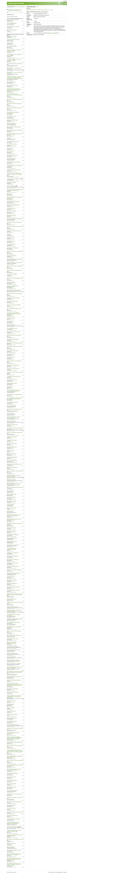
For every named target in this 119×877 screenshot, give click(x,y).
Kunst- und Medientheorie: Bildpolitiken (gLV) (14, 394)
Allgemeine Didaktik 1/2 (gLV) (12, 36)
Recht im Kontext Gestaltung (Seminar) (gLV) (14, 635)
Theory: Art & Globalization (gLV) (12, 773)
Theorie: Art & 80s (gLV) (11, 707)
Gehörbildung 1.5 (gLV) (11, 237)
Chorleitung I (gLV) (10, 148)
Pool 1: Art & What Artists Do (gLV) (12, 19)
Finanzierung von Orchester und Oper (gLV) (14, 230)
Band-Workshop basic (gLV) (11, 116)
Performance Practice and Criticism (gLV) (13, 573)
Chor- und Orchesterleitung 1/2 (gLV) (13, 141)
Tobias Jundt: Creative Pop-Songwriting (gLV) (14, 801)
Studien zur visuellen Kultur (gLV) (12, 692)
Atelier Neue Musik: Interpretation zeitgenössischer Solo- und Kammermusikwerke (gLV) (15, 95)
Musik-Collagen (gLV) (10, 504)
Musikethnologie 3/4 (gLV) (11, 531)
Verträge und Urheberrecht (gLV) (12, 815)
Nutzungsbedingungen (59, 872)
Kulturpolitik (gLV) (10, 386)
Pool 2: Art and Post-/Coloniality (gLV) (13, 26)
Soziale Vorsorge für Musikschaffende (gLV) (14, 680)
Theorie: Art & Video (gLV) (11, 711)
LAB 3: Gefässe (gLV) (10, 413)
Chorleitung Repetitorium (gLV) (12, 155)
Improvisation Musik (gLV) (11, 282)
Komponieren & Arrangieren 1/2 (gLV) (13, 365)
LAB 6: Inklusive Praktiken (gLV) (12, 424)
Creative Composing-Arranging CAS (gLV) (14, 169)
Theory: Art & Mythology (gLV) (12, 780)
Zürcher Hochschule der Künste (12, 872)
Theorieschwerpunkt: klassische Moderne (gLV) (15, 742)
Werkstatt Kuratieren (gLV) (11, 843)
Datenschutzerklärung (51, 872)
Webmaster (65, 872)
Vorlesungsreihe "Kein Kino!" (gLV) (13, 826)
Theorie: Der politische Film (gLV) (12, 714)
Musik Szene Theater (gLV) (11, 497)
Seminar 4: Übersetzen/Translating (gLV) (13, 660)
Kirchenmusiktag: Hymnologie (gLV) (13, 339)
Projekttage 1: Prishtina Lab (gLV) (12, 606)
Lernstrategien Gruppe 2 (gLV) (12, 440)
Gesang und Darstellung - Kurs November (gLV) (15, 259)
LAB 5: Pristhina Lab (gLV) (11, 421)
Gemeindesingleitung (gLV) (11, 255)
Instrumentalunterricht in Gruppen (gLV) (13, 290)
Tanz (36, 9)
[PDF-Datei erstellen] (37, 6)
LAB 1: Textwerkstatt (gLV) (11, 405)
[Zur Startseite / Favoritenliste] (7, 9)
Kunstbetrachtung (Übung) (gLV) (12, 402)
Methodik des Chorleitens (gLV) (12, 467)
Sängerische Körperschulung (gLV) (13, 646)
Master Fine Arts (11, 10)
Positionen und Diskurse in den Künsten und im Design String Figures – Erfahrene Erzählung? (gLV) (15, 594)
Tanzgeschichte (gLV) (10, 704)
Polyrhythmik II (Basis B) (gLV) (12, 583)
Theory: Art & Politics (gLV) (11, 787)
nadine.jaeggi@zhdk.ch (54, 33)
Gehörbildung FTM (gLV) (11, 244)
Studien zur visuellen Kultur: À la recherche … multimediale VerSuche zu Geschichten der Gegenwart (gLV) (14, 696)
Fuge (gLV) (9, 234)
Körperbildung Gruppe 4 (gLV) (12, 383)
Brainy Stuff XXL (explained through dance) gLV (15, 130)
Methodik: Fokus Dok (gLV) (11, 479)
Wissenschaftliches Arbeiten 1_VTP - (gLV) (14, 850)
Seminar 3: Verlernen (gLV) (11, 656)
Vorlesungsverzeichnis (16, 3)
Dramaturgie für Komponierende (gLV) (13, 201)
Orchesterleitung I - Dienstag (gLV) (12, 552)
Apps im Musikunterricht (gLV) (12, 46)
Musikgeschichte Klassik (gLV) (12, 538)
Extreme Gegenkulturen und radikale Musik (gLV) (15, 218)
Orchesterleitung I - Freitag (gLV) (12, 556)
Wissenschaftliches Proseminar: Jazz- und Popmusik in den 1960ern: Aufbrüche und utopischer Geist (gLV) (14, 859)
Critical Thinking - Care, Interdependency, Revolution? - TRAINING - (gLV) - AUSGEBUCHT (15, 174)
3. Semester (51, 9)
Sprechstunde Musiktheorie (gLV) (12, 688)
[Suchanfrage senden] (21, 12)
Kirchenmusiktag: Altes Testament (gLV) (13, 331)
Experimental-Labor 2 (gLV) (11, 215)
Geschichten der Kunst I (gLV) (12, 274)
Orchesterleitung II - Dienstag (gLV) (13, 559)
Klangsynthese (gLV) (10, 357)
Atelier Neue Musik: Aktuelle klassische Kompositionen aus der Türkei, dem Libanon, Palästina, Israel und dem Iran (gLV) (14, 89)
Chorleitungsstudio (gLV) (11, 158)
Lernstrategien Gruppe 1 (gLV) (12, 436)
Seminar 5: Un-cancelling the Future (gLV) (14, 663)
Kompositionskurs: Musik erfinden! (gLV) (14, 376)
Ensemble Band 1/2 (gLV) (11, 208)
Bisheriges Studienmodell (13, 9)
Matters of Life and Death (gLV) (12, 460)
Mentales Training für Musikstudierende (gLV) (14, 464)
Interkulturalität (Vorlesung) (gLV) (12, 301)
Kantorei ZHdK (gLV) (10, 321)
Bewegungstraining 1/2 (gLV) (12, 123)
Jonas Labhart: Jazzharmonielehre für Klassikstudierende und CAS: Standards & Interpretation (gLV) (14, 313)
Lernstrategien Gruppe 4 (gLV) (12, 443)
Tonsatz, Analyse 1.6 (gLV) (11, 808)
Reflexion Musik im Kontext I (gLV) (12, 638)
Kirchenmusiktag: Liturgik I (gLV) (12, 350)
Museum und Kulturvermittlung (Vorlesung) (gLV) (15, 487)
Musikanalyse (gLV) (10, 511)
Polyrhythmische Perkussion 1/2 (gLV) (13, 590)
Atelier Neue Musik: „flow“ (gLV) (12, 85)
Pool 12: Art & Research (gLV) (12, 23)
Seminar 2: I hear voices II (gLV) (12, 653)
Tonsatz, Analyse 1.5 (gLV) (11, 805)
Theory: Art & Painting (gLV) (11, 783)
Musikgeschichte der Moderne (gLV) (13, 534)
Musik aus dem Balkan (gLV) (11, 494)
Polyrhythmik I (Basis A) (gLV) (12, 580)
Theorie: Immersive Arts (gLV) (12, 721)
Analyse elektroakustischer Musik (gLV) (13, 39)
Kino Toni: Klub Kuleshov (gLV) (12, 328)
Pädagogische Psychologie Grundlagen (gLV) (14, 569)
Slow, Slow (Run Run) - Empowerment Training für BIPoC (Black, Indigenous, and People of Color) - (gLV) (15, 672)
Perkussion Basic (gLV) (11, 576)
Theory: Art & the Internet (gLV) (12, 790)
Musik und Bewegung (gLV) (11, 501)
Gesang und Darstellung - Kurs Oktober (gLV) (14, 262)
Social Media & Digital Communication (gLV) (14, 676)
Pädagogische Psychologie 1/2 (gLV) (13, 566)
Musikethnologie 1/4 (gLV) (11, 527)
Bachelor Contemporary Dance (43, 9)
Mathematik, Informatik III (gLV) (12, 457)
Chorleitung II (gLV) (10, 151)
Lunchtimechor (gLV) (10, 450)
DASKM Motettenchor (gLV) (11, 182)
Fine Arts (19, 9)
